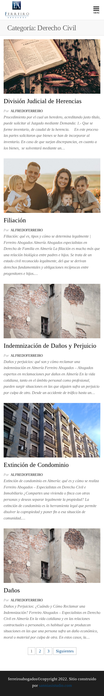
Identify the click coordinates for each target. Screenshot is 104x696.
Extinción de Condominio (36, 464)
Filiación (15, 220)
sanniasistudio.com (55, 685)
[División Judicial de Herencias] (52, 66)
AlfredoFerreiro (27, 111)
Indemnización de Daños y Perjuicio (50, 345)
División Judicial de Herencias (43, 101)
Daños (12, 590)
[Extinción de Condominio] (52, 430)
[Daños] (52, 555)
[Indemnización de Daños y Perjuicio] (52, 311)
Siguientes (65, 651)
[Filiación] (52, 185)
